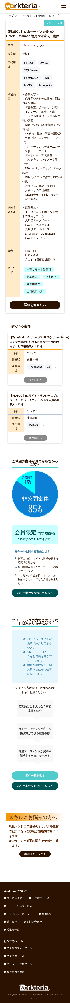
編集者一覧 (13, 929)
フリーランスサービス (19, 905)
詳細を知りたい (35, 305)
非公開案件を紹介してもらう (35, 785)
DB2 (47, 77)
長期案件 (51, 276)
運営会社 (12, 921)
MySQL (28, 85)
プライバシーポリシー (19, 913)
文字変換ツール (15, 955)
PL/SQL (29, 62)
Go (49, 366)
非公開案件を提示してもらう (35, 592)
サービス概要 (14, 897)
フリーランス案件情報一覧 (35, 15)
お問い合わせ (34, 921)
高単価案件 (33, 284)
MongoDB (45, 85)
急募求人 (32, 276)
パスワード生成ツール (19, 963)
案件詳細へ (35, 379)
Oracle (44, 62)
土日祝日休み (35, 291)
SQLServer (31, 70)
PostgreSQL (31, 77)
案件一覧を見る (35, 775)
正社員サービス (40, 897)
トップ (10, 15)
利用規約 (47, 913)
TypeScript (35, 366)
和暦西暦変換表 (15, 971)
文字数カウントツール (19, 947)
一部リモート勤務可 (39, 269)
